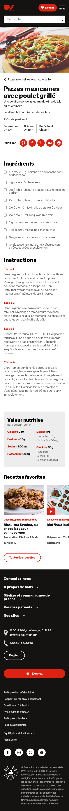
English (14, 655)
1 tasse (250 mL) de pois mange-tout (32, 229)
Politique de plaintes (15, 724)
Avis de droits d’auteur (16, 711)
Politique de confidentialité (19, 692)
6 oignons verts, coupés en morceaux (32, 237)
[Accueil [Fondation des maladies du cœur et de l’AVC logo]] (9, 8)
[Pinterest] (23, 143)
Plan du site (10, 739)
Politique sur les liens (16, 718)
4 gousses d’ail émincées (24, 182)
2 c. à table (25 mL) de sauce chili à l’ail (32, 200)
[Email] (50, 143)
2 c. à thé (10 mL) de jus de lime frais (31, 215)
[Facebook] (32, 143)
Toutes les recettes (22, 557)
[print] (58, 143)
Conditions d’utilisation (17, 705)
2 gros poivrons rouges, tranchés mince (33, 222)
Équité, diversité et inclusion (20, 733)
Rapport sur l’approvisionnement (22, 698)
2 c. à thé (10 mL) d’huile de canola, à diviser (35, 207)
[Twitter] (41, 143)
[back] (5, 79)
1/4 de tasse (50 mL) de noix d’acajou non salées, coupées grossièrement (34, 246)
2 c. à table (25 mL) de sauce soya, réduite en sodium (37, 191)
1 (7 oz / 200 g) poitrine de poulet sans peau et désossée (36, 173)
